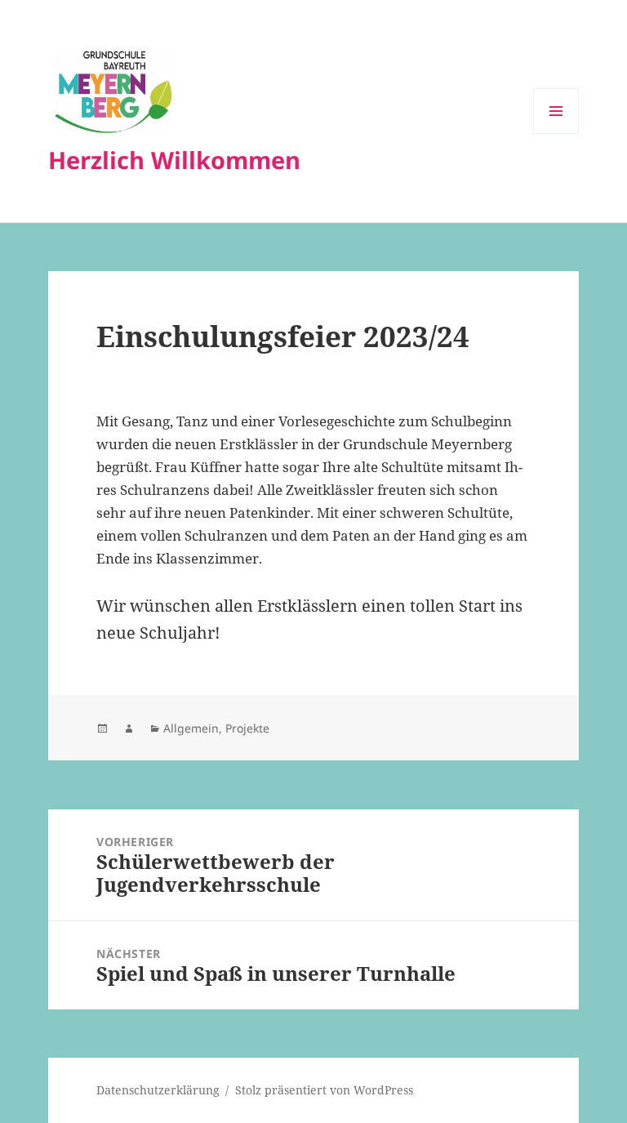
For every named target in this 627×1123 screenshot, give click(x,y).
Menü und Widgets (556, 133)
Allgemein (191, 728)
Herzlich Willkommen (174, 160)
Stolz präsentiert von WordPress (324, 1090)
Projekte (247, 728)
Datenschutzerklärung (158, 1090)
